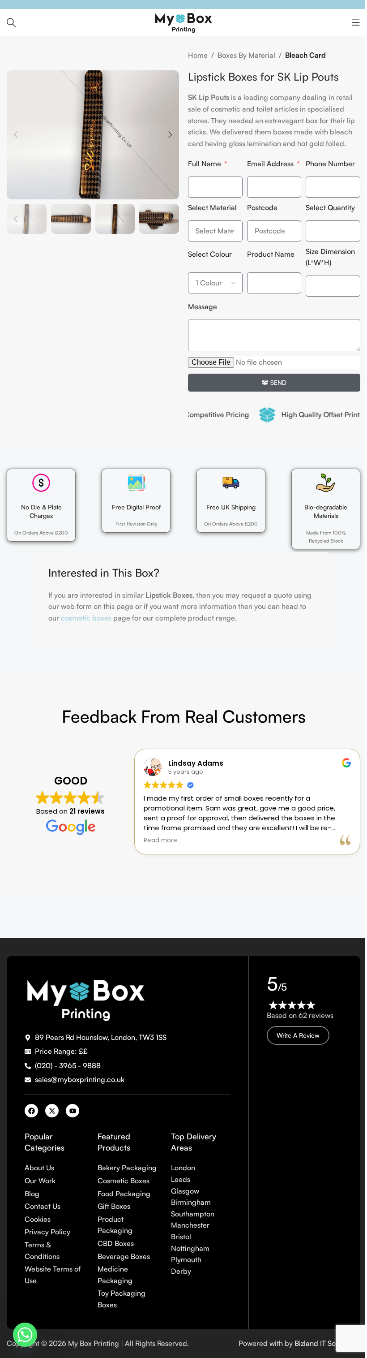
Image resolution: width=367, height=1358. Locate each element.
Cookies (38, 1219)
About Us (39, 1167)
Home (198, 55)
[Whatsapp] (25, 1335)
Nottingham (190, 1248)
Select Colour (210, 254)
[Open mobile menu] (356, 22)
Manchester (190, 1224)
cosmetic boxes (86, 617)
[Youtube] (72, 1110)
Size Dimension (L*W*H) (330, 257)
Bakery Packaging (127, 1167)
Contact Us (42, 1206)
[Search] (11, 22)
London (183, 1167)
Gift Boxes (114, 1206)
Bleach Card (305, 55)
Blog (32, 1193)
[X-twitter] (52, 1110)
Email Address (271, 163)
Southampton (192, 1213)
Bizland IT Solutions (327, 1343)
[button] (16, 135)
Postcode (262, 207)
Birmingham (191, 1202)
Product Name (270, 254)
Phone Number (330, 163)
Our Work (40, 1180)
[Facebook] (31, 1110)
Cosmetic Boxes (123, 1180)
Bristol (181, 1236)
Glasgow (185, 1190)
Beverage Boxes (124, 1256)
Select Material (212, 207)
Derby (181, 1271)
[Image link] (85, 997)
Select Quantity (330, 207)
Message (202, 306)
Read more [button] (160, 840)
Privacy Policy (47, 1231)
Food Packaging (124, 1193)
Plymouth (186, 1259)
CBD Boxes (116, 1243)
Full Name (205, 163)
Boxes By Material (246, 55)
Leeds (180, 1179)
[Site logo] (183, 21)
